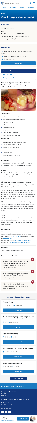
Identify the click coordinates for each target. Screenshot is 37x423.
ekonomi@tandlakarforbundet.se (20, 242)
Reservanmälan (18, 63)
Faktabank (13, 7)
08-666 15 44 (16, 236)
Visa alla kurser (18, 379)
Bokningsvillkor (7, 74)
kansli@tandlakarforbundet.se (10, 405)
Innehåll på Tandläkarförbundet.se (13, 386)
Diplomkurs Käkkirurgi (10, 334)
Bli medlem (31, 7)
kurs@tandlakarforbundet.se (22, 240)
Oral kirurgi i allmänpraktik (12, 363)
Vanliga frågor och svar (10, 78)
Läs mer (18, 327)
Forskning (22, 7)
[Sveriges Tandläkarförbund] (9, 3)
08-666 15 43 (7, 238)
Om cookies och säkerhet (7, 420)
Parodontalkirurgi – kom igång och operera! (18, 348)
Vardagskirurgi (8, 302)
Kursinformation (8, 71)
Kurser (4, 7)
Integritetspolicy (6, 408)
